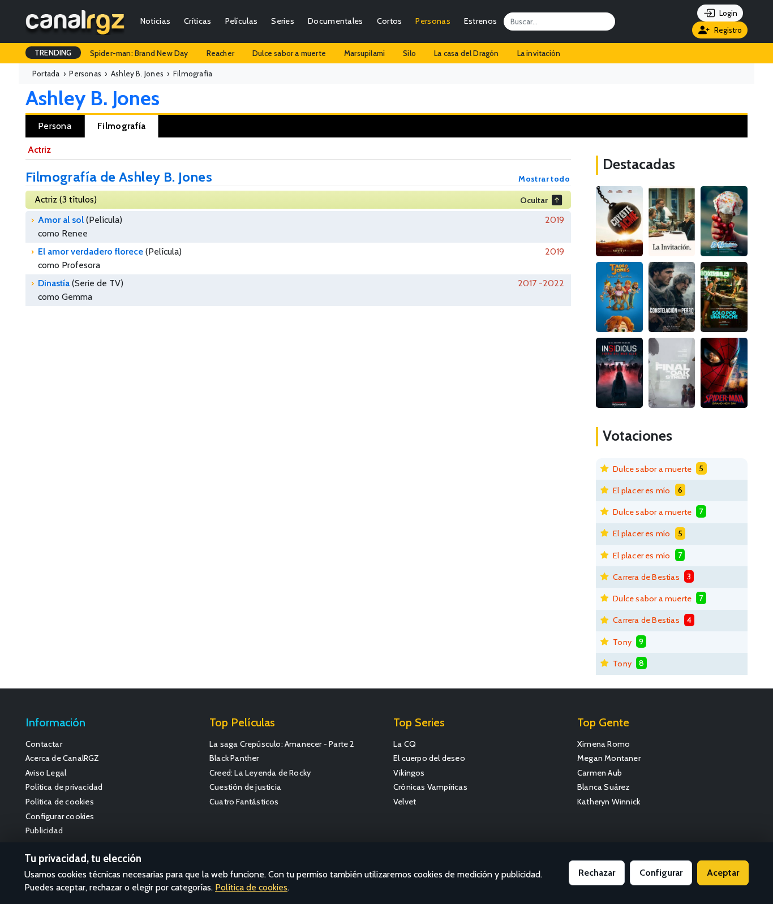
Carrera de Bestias (646, 577)
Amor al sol (61, 219)
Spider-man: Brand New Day (139, 53)
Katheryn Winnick (608, 802)
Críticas (197, 21)
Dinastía (54, 283)
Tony (622, 642)
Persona (54, 125)
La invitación (539, 53)
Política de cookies (59, 802)
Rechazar (596, 872)
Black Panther (234, 758)
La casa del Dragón (466, 53)
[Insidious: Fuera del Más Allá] (619, 373)
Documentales (335, 21)
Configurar (660, 872)
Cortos (389, 21)
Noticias (155, 21)
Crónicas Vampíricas (430, 787)
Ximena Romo (603, 744)
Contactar (43, 744)
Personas (432, 21)
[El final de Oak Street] (672, 373)
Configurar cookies (60, 816)
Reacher (220, 53)
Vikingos (409, 773)
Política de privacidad (63, 787)
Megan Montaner (609, 758)
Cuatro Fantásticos (244, 802)
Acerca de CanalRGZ (62, 758)
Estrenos (480, 21)
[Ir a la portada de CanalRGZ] (74, 21)
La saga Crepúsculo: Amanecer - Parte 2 (282, 744)
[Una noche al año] (724, 297)
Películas (241, 21)
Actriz (39, 149)
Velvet (404, 802)
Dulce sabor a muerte (289, 53)
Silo (409, 53)
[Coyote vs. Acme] (619, 221)
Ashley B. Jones (92, 97)
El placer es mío (641, 490)
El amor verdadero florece (90, 251)
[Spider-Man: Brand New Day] (724, 373)
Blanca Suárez (603, 787)
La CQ (404, 744)
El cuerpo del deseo (429, 758)
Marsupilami (364, 53)
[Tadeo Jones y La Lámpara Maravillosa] (619, 297)
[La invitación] (672, 221)
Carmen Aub (599, 773)
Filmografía (121, 125)
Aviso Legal (45, 773)
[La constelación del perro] (672, 297)
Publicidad (44, 830)
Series (282, 21)
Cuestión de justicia (245, 787)
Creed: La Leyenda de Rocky (260, 773)
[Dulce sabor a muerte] (724, 221)
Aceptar (723, 872)
